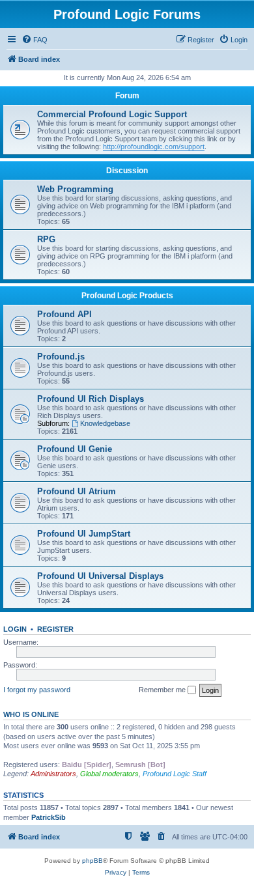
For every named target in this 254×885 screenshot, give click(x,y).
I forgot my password (36, 690)
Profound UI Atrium (76, 491)
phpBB (92, 860)
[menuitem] (34, 40)
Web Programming (75, 189)
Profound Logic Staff (174, 774)
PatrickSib (48, 817)
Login (15, 629)
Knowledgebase (105, 423)
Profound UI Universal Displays (100, 576)
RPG (46, 239)
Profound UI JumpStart (83, 534)
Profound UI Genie (74, 449)
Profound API (64, 314)
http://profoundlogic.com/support (154, 146)
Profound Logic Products (127, 295)
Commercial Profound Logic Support (112, 114)
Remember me (163, 690)
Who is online (31, 714)
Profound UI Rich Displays (90, 399)
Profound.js (61, 356)
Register (55, 629)
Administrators (53, 774)
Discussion (127, 170)
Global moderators (109, 774)
